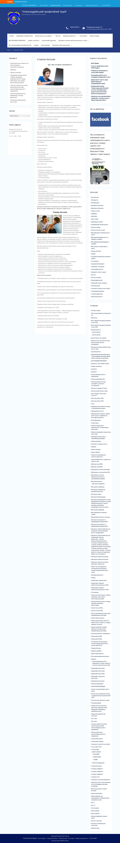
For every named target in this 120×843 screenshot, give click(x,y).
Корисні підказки (96, 441)
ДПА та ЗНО (94, 219)
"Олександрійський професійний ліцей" (44, 11)
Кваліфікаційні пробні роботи (99, 224)
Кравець (93, 446)
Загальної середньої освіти (99, 388)
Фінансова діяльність (92, 5)
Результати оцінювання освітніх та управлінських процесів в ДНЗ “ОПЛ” (100, 695)
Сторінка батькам (55, 5)
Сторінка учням (67, 5)
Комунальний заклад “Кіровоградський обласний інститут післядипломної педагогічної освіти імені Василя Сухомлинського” (99, 90)
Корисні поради (94, 36)
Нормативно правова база (99, 580)
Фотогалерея (44, 5)
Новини (36, 45)
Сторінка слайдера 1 (97, 768)
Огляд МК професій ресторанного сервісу (101, 257)
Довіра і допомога (33, 40)
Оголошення (83, 36)
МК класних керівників (97, 510)
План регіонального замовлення (100, 633)
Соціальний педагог (97, 738)
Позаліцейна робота (97, 269)
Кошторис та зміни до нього (99, 444)
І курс (92, 403)
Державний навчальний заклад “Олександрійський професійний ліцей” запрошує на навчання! (100, 356)
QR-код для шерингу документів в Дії (20, 45)
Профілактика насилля (97, 681)
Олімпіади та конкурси (97, 266)
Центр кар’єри (45, 45)
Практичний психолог (97, 653)
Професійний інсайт (97, 280)
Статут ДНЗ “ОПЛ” (96, 747)
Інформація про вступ (97, 411)
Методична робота (96, 481)
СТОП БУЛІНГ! (106, 5)
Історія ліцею (95, 423)
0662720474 (74, 27)
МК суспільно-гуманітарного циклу (99, 247)
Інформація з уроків (97, 222)
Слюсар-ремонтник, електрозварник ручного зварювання (98, 734)
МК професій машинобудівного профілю (100, 243)
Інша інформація (96, 420)
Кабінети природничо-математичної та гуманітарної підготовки (100, 427)
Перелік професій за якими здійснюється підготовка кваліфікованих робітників (99, 629)
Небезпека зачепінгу (21, 1)
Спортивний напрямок (97, 291)
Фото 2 (93, 805)
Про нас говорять (96, 277)
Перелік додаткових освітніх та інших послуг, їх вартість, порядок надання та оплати (101, 622)
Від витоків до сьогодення (43, 36)
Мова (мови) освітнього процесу (100, 517)
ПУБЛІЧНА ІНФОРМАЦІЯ (29, 5)
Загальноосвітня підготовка (99, 391)
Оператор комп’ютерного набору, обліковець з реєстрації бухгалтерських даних (101, 596)
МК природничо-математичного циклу (100, 233)
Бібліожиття (94, 200)
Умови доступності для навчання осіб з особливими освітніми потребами (100, 784)
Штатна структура (96, 821)
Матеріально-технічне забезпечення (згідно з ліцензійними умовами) (98, 476)
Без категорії (95, 197)
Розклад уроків (95, 285)
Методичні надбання (98, 483)
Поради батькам (96, 648)
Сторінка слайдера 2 (97, 771)
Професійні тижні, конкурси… (99, 283)
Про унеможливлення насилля (100, 656)
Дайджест (94, 213)
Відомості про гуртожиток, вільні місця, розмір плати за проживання (100, 342)
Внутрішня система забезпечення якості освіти (73, 40)
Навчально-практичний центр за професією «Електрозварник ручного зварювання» (100, 530)
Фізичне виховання (96, 793)
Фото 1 (93, 802)
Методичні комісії (96, 494)
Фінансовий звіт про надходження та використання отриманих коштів (100, 798)
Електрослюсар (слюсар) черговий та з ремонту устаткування (98, 383)
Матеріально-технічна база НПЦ (100, 469)
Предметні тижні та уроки (98, 272)
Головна (11, 36)
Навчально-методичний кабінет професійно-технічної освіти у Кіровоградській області (101, 98)
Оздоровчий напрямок (97, 264)
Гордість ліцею (95, 211)
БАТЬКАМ (96, 754)
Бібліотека (94, 318)
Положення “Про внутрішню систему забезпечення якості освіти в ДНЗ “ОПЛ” (99, 643)
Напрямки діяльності (69, 36)
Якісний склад (95, 828)
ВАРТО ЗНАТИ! (96, 752)
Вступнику (79, 5)
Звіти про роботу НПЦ (97, 398)
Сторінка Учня (95, 777)
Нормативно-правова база (24, 36)
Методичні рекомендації (98, 497)
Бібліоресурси (95, 202)
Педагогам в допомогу (97, 618)
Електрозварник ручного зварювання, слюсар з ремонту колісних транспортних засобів (101, 663)
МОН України (95, 63)
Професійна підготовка (98, 668)
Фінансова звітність (97, 296)
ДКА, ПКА (94, 216)
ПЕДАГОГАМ (97, 757)
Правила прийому (96, 651)
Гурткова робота (96, 351)
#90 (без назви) (95, 310)
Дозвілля (94, 369)
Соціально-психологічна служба (100, 288)
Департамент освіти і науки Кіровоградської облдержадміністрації (99, 81)
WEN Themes (65, 840)
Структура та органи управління (100, 779)
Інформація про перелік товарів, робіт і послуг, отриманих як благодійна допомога (100, 415)
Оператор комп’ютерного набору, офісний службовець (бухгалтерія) (101, 603)
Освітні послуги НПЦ (97, 608)
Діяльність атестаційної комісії (100, 363)
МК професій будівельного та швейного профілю (99, 238)
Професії (93, 659)
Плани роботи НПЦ (96, 636)
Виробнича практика (97, 205)
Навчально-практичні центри (61, 45)
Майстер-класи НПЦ (97, 464)
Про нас (57, 36)
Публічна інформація (97, 683)
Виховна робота (95, 329)
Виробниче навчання (97, 208)
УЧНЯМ (95, 759)
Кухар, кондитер (96, 449)
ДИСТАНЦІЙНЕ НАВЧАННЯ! (17, 40)
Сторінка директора (97, 294)
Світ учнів (94, 718)
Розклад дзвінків (96, 703)
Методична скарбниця (97, 487)
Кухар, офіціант (95, 452)
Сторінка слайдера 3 (97, 774)
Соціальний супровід (97, 741)
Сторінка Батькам (96, 766)
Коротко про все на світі (98, 230)
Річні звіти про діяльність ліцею (100, 700)
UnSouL (67, 836)
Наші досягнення (96, 251)
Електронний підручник (49, 40)
